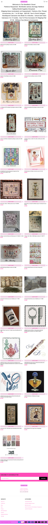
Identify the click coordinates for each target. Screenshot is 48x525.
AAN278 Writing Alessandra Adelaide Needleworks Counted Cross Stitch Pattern (34, 363)
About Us (2, 501)
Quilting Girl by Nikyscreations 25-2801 (32, 44)
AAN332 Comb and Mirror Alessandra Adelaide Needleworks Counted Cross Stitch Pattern (33, 331)
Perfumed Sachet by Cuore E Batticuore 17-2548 (33, 298)
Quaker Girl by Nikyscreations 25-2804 (7, 76)
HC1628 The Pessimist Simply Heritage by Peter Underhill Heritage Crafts (9, 172)
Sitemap (2, 516)
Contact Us (3, 503)
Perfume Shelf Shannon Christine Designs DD (33, 267)
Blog (2, 505)
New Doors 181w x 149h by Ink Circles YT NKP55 (9, 203)
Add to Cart (11, 42)
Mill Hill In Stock (28, 505)
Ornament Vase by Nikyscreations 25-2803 (32, 76)
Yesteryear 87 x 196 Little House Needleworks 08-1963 (10, 428)
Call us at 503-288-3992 (24, 491)
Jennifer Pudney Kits (28, 508)
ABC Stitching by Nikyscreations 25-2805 (8, 267)
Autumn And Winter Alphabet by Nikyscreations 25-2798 (11, 138)
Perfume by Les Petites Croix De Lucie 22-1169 (33, 171)
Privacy (2, 508)
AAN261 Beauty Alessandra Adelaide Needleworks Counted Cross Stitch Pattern (10, 396)
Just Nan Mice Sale (28, 501)
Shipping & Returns (4, 514)
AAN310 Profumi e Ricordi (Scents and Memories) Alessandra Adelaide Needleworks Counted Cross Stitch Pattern (11, 363)
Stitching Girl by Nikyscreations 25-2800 (8, 44)
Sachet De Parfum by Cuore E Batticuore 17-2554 (10, 298)
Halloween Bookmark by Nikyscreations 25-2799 (33, 107)
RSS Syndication (4, 510)
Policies (2, 512)
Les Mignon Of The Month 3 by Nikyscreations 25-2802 (11, 107)
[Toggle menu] (1, 1)
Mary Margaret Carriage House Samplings (32, 428)
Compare (23, 43)
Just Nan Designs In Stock (29, 503)
